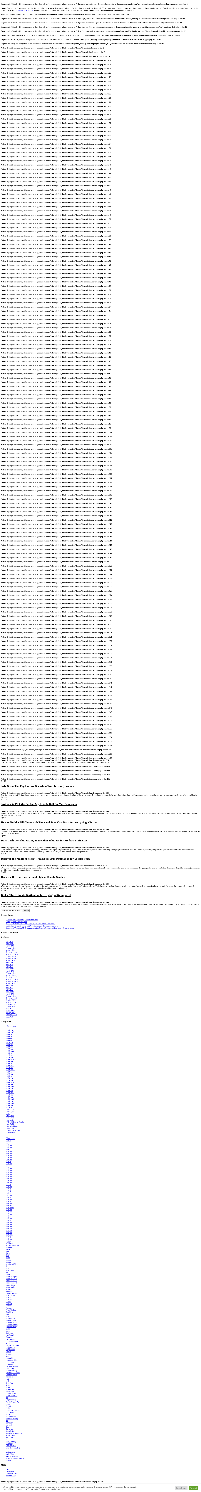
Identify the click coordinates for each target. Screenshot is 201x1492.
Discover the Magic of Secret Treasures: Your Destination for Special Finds (45, 858)
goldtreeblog (10, 1318)
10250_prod (10, 1070)
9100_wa (9, 1197)
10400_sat (9, 1084)
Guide (8, 1331)
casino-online (10, 1287)
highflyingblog (11, 1335)
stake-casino (10, 1435)
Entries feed (10, 1471)
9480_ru (9, 1212)
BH (7, 1266)
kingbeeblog (10, 1350)
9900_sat (9, 1233)
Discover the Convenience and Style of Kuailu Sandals (33, 876)
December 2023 (11, 977)
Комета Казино (12, 1456)
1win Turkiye (10, 1124)
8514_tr (8, 1185)
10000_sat (9, 1030)
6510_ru (9, 1151)
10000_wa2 (10, 1036)
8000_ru (9, 1168)
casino (8, 1274)
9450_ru (9, 1210)
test (7, 1439)
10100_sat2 (10, 1051)
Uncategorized (11, 1446)
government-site (11, 1323)
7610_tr (8, 1162)
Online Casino (11, 1394)
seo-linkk (9, 1425)
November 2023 (12, 979)
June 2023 (9, 988)
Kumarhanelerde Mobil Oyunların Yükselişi (22, 920)
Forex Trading (11, 1310)
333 (7, 1143)
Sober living (10, 1431)
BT (7, 1272)
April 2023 (10, 992)
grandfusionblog (12, 1325)
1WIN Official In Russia (15, 1122)
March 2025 (10, 946)
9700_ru (9, 1222)
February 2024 (11, 973)
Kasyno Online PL (12, 1345)
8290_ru (9, 1176)
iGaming (9, 1337)
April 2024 (10, 969)
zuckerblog (10, 1454)
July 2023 (9, 986)
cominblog (9, 1291)
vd (6, 1450)
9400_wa (9, 1206)
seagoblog (9, 1423)
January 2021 (10, 1013)
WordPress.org (11, 1476)
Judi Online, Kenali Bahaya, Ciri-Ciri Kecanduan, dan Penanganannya (32, 926)
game (8, 1314)
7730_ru (9, 1164)
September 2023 (12, 981)
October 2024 (11, 956)
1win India (9, 1120)
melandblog (10, 1368)
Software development (14, 1433)
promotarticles (11, 1416)
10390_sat (9, 1080)
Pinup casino (10, 1412)
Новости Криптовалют (15, 1458)
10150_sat (9, 1057)
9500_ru (9, 1214)
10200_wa (9, 1063)
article (8, 1258)
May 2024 (9, 967)
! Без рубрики (11, 1026)
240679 (8, 1141)
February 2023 (11, 996)
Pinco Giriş (10, 1406)
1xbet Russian (11, 1132)
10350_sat (9, 1078)
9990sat (8, 1241)
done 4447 (9, 1297)
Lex (7, 1356)
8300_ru (9, 1178)
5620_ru (9, 1147)
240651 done (10, 1139)
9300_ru (9, 1203)
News (8, 1385)
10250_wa (9, 1072)
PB (7, 1398)
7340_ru (9, 1157)
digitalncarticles (11, 1293)
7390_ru (9, 1160)
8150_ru (9, 1172)
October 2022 (11, 1000)
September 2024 (12, 958)
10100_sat (9, 1049)
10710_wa (9, 1107)
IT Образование (12, 1341)
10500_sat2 (10, 1093)
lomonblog (9, 1364)
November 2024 (12, 954)
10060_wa (9, 1047)
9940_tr (8, 1237)
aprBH (8, 1249)
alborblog (9, 1247)
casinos (8, 1289)
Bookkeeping (10, 1270)
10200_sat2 (10, 1061)
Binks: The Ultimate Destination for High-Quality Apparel (36, 895)
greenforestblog (11, 1327)
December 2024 (11, 952)
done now (9, 1300)
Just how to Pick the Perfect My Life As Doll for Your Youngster (39, 804)
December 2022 (11, 998)
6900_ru (9, 1153)
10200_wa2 (10, 1066)
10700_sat (9, 1105)
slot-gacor (9, 1429)
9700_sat (9, 1224)
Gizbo (8, 1316)
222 (7, 1137)
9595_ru (9, 1218)
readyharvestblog (12, 1419)
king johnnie (10, 1348)
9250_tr (8, 1201)
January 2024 (10, 975)
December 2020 (11, 1015)
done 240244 (10, 1295)
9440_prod (10, 1208)
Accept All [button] (193, 1488)
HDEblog (9, 1333)
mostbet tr (9, 1377)
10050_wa (9, 1045)
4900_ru (9, 1145)
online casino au (11, 1396)
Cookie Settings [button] (181, 1488)
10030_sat (9, 1043)
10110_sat (9, 1055)
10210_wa (9, 1068)
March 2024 (10, 971)
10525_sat (9, 1095)
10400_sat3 (10, 1086)
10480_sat (9, 1089)
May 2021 (9, 1008)
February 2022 (11, 1004)
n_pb (7, 1381)
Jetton (8, 1343)
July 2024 (9, 963)
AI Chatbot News (12, 1245)
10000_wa (9, 1034)
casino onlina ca (11, 1279)
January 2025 (10, 950)
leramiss (9, 1354)
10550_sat (9, 1097)
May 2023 (9, 990)
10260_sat (9, 1074)
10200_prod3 (10, 1059)
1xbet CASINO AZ (13, 1130)
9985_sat (9, 1239)
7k (6, 1166)
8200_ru (9, 1174)
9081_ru (9, 1195)
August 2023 (10, 983)
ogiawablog (10, 1389)
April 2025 (10, 944)
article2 (8, 1260)
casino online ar (11, 1281)
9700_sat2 (9, 1226)
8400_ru (9, 1183)
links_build (10, 1362)
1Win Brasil (10, 1116)
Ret (7, 1421)
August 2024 (10, 960)
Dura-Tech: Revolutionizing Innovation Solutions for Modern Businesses (44, 840)
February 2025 (11, 948)
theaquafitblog (11, 1442)
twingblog (9, 1444)
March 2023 (10, 994)
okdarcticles (10, 1391)
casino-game (10, 1285)
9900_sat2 (9, 1235)
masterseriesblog (12, 1366)
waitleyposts (10, 1452)
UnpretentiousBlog (13, 1448)
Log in (8, 1469)
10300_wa (9, 1076)
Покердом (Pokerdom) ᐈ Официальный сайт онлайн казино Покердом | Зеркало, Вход (40, 928)
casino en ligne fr (12, 1277)
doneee (8, 1302)
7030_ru (9, 1155)
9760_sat (9, 1229)
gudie (8, 1329)
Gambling (9, 1312)
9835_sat (9, 1231)
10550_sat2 (10, 1099)
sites (7, 1427)
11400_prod (10, 1109)
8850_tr (8, 1191)
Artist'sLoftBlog (11, 1264)
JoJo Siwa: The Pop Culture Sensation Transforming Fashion (37, 785)
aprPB (8, 1254)
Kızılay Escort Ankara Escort (16, 922)
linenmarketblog (11, 1360)
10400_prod (10, 1082)
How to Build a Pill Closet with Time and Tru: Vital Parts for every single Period (49, 822)
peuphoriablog (11, 1400)
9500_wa (9, 1216)
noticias (8, 1387)
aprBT (8, 1251)
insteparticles (10, 1339)
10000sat (9, 1038)
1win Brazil (10, 1118)
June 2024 (9, 965)
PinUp (8, 1408)
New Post (9, 1383)
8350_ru (9, 1180)
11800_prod (10, 1112)
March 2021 (10, 1011)
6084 (7, 1149)
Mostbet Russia (11, 1375)
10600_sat (9, 1101)
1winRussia (10, 1128)
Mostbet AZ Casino (13, 1373)
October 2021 (11, 1006)
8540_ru (9, 1187)
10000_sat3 (10, 1032)
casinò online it (11, 1283)
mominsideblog (11, 1371)
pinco (8, 1404)
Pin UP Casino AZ (12, 1402)
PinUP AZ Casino (12, 1410)
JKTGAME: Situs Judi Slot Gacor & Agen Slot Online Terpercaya (30, 924)
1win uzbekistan (12, 1126)
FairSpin (9, 1304)
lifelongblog (10, 1358)
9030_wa (9, 1193)
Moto (8, 1379)
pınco (8, 1414)
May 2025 (9, 942)
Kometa (8, 1352)
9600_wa (9, 1220)
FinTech (9, 1306)
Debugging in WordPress (24, 10)
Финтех (9, 1460)
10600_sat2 (10, 1103)
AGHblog (9, 1243)
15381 (8, 1114)
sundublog (9, 1437)
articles (8, 1262)
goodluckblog (11, 1320)
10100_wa (9, 1053)
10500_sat (9, 1091)
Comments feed (11, 1473)
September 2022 (12, 1002)
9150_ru (9, 1199)
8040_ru (9, 1170)
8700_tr (8, 1189)
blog (7, 1268)
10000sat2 (9, 1041)
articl (7, 1256)
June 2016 (9, 1017)
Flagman (9, 1308)
